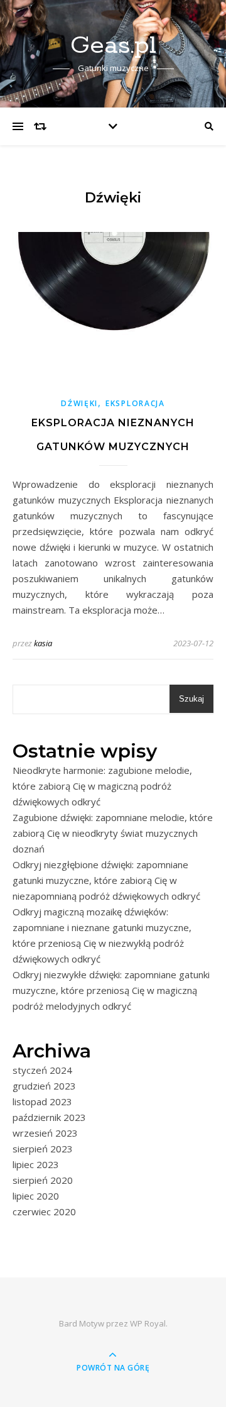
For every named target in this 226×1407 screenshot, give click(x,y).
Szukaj (191, 699)
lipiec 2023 (36, 1164)
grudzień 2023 (44, 1085)
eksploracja (135, 403)
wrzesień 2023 (45, 1133)
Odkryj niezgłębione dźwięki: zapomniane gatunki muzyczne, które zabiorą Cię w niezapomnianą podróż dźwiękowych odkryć (106, 880)
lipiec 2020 (36, 1195)
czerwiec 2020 (44, 1211)
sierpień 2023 (43, 1148)
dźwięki (79, 403)
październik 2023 (49, 1117)
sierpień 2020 (43, 1180)
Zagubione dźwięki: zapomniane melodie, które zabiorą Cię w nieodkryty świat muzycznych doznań (113, 833)
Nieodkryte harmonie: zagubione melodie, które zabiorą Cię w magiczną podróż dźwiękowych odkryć (102, 786)
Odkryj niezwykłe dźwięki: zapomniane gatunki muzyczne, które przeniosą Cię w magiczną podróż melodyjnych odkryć (111, 990)
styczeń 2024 (42, 1070)
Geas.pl (113, 45)
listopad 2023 (42, 1101)
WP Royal (148, 1323)
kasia (43, 643)
